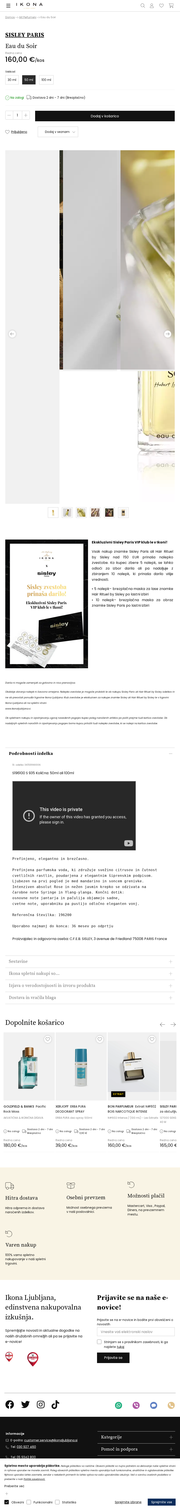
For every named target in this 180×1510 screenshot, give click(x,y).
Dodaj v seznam (57, 132)
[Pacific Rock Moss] (29, 1066)
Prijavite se (113, 1357)
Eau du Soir (48, 17)
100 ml (46, 80)
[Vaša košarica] (171, 5)
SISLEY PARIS (24, 35)
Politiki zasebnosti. (34, 1479)
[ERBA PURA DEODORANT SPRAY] (81, 1066)
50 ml (29, 80)
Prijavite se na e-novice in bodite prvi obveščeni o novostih (135, 1322)
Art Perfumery (27, 17)
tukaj (120, 1347)
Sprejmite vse (161, 1502)
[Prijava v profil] (151, 5)
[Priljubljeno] (47, 1039)
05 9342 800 (26, 1457)
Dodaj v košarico (105, 116)
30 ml (12, 80)
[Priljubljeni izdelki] (161, 5)
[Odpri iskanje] (143, 5)
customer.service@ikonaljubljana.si (50, 1440)
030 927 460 (26, 1447)
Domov (10, 17)
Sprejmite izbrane (128, 1502)
